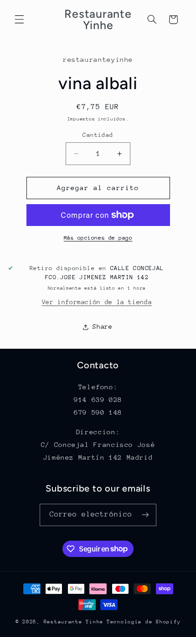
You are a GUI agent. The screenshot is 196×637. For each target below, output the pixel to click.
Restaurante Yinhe (74, 622)
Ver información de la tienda (97, 302)
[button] (19, 19)
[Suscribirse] (145, 515)
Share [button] (102, 326)
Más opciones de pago (98, 238)
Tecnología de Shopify (144, 622)
